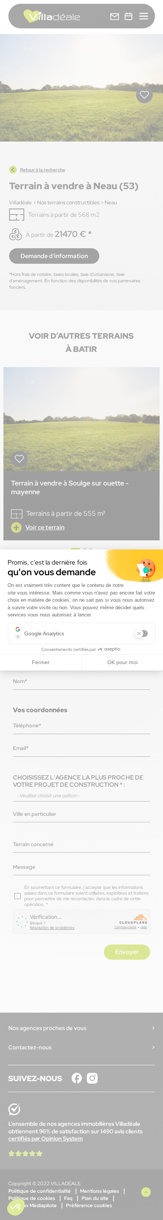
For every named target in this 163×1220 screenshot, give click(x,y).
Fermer (41, 662)
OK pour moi (122, 662)
